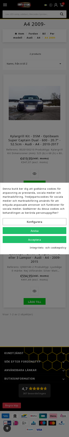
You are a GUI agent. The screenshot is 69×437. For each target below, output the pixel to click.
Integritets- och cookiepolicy (48, 247)
